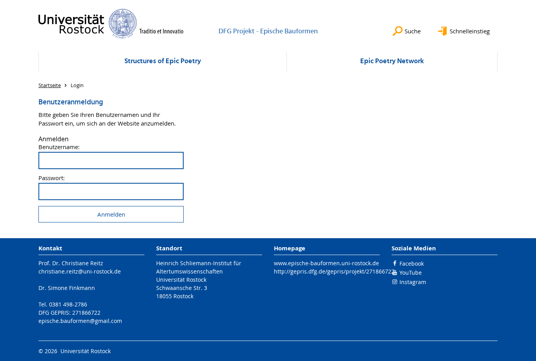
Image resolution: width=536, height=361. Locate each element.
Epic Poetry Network (392, 61)
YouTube (410, 272)
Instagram (412, 282)
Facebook (411, 263)
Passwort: (51, 178)
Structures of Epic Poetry (162, 61)
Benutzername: (59, 147)
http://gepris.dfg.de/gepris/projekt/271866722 (334, 271)
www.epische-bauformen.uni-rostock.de (326, 263)
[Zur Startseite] (111, 23)
